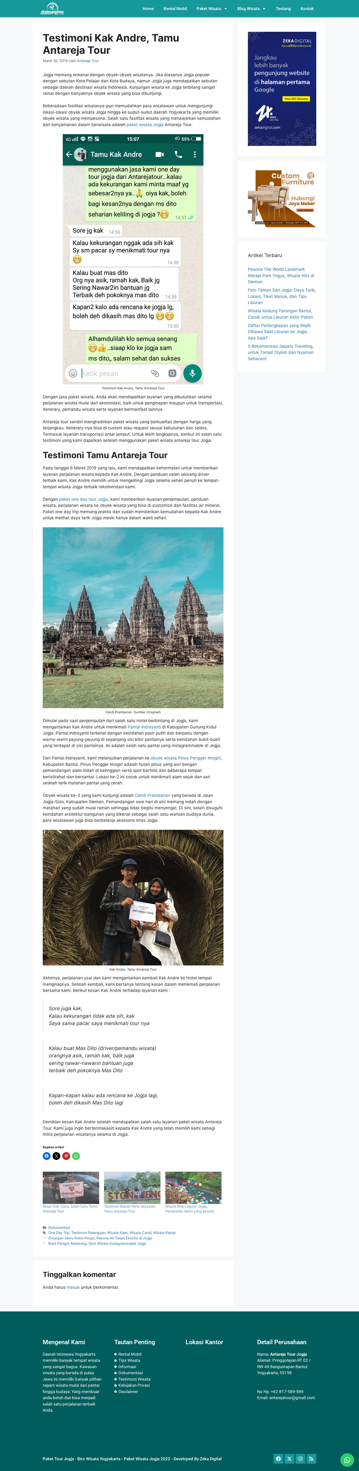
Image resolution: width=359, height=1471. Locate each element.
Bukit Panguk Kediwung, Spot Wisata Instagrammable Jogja (97, 1243)
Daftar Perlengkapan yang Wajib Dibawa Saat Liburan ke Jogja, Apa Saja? (279, 331)
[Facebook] (278, 1459)
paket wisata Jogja (145, 124)
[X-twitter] (289, 1459)
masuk (73, 1287)
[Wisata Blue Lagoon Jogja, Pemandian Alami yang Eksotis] (193, 1188)
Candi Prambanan (152, 795)
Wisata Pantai (164, 1233)
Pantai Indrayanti (144, 727)
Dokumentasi (59, 1227)
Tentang (283, 8)
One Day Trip (58, 1233)
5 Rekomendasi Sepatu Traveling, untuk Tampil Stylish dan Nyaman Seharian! (281, 352)
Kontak (307, 8)
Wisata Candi (140, 1233)
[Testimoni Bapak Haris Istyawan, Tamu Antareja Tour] (132, 1188)
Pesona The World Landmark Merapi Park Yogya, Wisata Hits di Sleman (281, 275)
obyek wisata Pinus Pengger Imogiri (186, 758)
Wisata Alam (117, 1233)
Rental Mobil (175, 8)
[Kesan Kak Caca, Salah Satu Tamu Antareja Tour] (71, 1188)
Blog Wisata (248, 8)
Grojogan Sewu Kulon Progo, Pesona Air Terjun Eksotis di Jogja (100, 1238)
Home (148, 8)
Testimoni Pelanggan (88, 1233)
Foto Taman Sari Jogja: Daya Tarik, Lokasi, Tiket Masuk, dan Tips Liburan (282, 296)
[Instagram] (300, 1459)
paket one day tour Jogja (83, 499)
